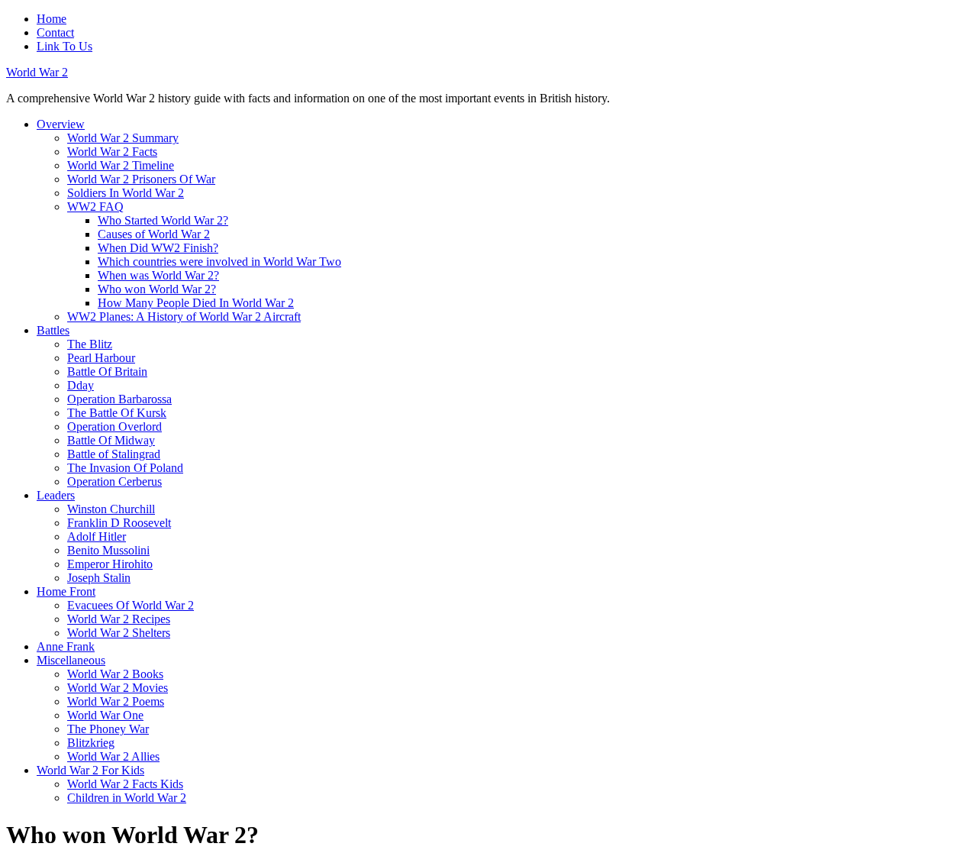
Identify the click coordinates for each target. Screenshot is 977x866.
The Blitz (89, 344)
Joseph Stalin (99, 577)
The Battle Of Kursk (116, 412)
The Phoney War (108, 728)
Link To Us (64, 46)
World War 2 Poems (115, 701)
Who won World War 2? (157, 289)
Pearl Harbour (101, 357)
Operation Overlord (114, 426)
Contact (55, 32)
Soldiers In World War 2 (125, 192)
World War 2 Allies (113, 756)
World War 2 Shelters (118, 632)
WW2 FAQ (95, 206)
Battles (53, 330)
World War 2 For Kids (90, 770)
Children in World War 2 (126, 797)
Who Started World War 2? (163, 220)
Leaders (56, 495)
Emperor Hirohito (110, 563)
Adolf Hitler (96, 536)
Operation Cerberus (114, 481)
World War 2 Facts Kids (125, 783)
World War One (105, 715)
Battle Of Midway (111, 440)
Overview (61, 124)
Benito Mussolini (108, 550)
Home (51, 18)
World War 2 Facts (112, 151)
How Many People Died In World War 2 (196, 302)
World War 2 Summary (123, 137)
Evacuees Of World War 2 (130, 605)
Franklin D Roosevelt (119, 522)
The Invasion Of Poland (125, 467)
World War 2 (37, 72)
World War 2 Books (115, 673)
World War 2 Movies (117, 687)
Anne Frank (66, 646)
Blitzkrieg (90, 742)
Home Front (66, 591)
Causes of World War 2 (154, 234)
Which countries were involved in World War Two (219, 261)
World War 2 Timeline (120, 165)
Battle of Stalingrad (113, 454)
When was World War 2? (158, 275)
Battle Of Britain (107, 371)
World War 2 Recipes (118, 618)
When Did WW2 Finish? (158, 247)
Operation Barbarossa (119, 399)
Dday (80, 385)
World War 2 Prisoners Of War (141, 179)
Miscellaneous (71, 660)
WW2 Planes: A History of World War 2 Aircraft (184, 316)
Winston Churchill (111, 508)
